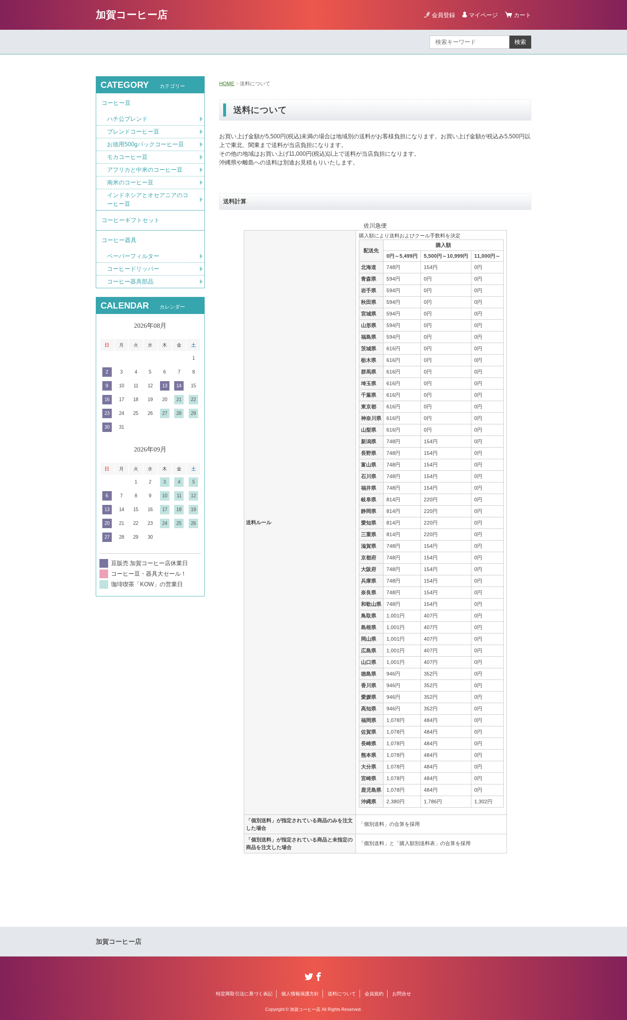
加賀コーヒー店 (132, 14)
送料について (342, 993)
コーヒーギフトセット (131, 220)
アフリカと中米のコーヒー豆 (145, 170)
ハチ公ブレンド (127, 119)
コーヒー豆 (116, 103)
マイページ (483, 15)
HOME (226, 83)
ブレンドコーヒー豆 (133, 131)
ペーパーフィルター (133, 256)
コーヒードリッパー (133, 269)
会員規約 (374, 993)
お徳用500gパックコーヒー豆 (145, 144)
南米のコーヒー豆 (130, 182)
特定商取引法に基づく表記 (244, 993)
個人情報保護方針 (300, 993)
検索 (520, 42)
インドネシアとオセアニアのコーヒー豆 (147, 199)
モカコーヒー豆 (127, 157)
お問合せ (401, 993)
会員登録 (443, 15)
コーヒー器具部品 (130, 281)
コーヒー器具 (119, 240)
